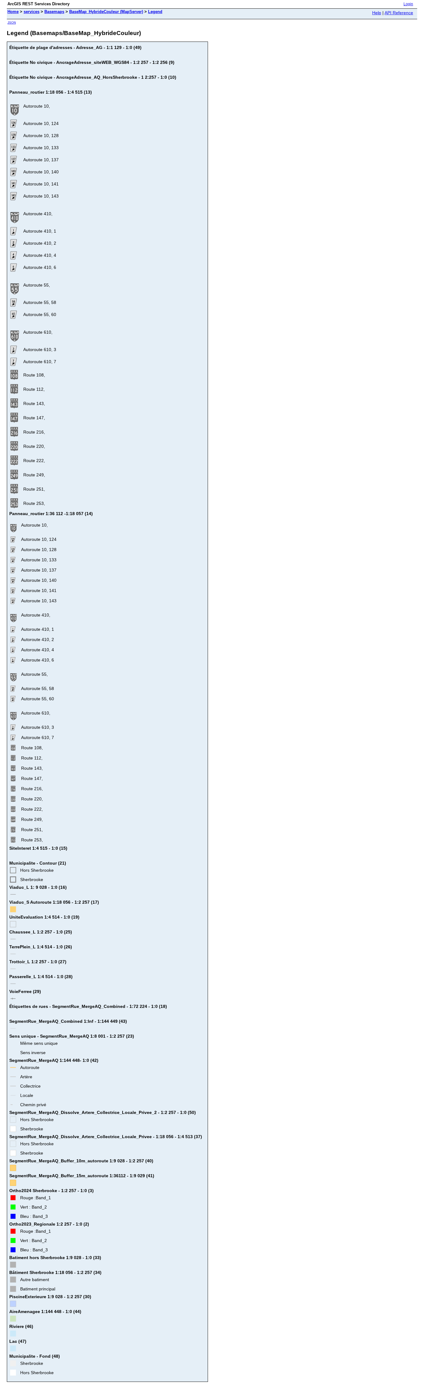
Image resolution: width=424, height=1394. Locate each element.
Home (13, 11)
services (31, 11)
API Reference (399, 12)
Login (408, 4)
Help (376, 12)
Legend (155, 11)
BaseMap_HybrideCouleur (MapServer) (106, 11)
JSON (11, 22)
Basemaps (54, 11)
